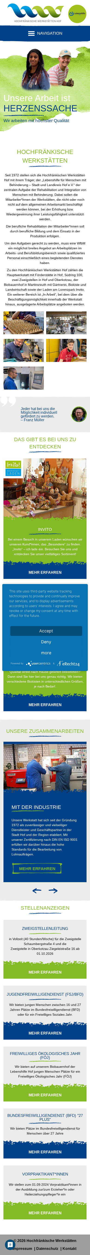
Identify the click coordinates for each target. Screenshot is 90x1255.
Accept (46, 630)
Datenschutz (47, 1249)
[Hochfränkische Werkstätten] (35, 14)
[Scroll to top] (78, 1243)
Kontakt (69, 1249)
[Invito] (45, 489)
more (46, 652)
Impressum (22, 1249)
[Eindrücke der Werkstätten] (23, 324)
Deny (46, 641)
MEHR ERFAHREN (37, 868)
